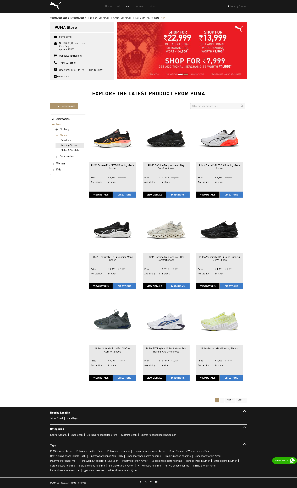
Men (58, 124)
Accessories (67, 156)
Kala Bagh (72, 418)
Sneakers (66, 140)
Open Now (95, 70)
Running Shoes (69, 145)
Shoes (63, 135)
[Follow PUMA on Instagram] (151, 482)
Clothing (64, 129)
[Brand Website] (156, 482)
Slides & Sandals (70, 150)
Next (229, 400)
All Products (153, 18)
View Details (101, 194)
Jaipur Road (56, 418)
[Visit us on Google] (145, 482)
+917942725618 (67, 62)
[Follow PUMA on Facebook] (140, 482)
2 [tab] (184, 75)
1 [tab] (179, 75)
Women (60, 163)
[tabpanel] (182, 50)
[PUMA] (55, 6)
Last (239, 400)
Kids (58, 169)
